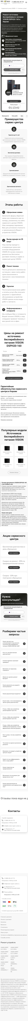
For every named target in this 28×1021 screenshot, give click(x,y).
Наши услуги (4, 932)
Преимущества (5, 115)
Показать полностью (6, 420)
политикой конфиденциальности (14, 73)
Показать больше (14, 472)
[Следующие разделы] (27, 116)
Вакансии (3, 924)
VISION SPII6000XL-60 (14, 969)
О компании (4, 927)
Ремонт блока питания (16, 520)
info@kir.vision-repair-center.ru (12, 826)
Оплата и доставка (6, 919)
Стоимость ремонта (6, 917)
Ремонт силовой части (16, 523)
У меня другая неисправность (14, 378)
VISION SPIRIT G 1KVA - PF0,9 (4, 963)
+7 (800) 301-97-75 (17, 2)
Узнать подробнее (13, 553)
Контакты (3, 922)
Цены (22, 115)
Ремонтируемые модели (7, 930)
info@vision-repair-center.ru (11, 883)
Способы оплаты (5, 937)
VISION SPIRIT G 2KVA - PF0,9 (14, 957)
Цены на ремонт (14, 101)
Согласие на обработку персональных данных (14, 935)
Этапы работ (15, 115)
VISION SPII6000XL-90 (14, 963)
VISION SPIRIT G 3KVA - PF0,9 (4, 957)
